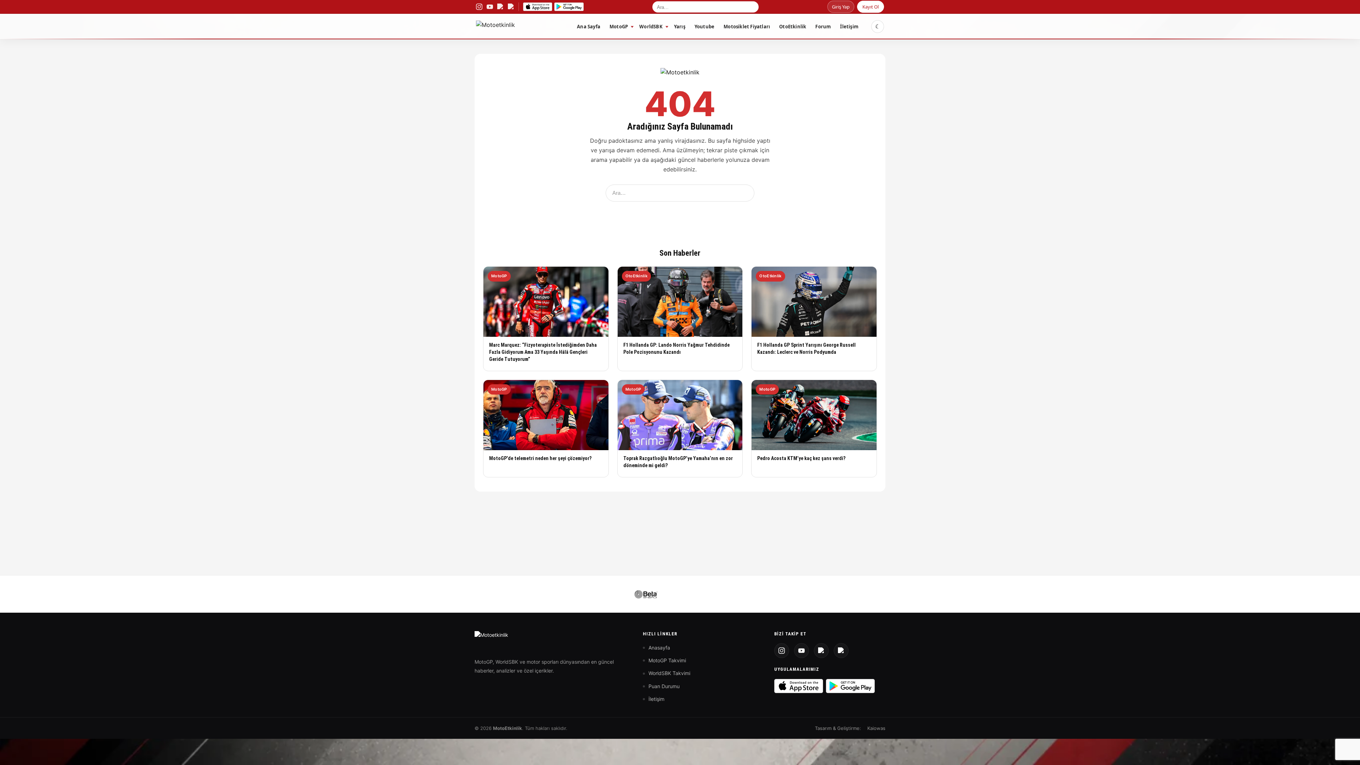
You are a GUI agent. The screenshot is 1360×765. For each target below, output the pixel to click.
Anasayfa (659, 648)
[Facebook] (841, 650)
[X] (821, 650)
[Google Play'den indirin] (850, 686)
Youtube (704, 26)
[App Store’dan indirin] (537, 6)
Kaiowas (876, 728)
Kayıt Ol (870, 7)
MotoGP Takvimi (667, 660)
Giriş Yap (841, 7)
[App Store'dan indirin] (798, 686)
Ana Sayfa (588, 26)
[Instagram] (781, 650)
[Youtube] (801, 650)
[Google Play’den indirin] (569, 6)
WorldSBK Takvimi (669, 673)
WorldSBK (651, 26)
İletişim (849, 26)
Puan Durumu (664, 686)
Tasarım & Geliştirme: (838, 728)
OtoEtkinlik (792, 26)
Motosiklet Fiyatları (747, 26)
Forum (823, 26)
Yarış (679, 26)
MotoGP (619, 26)
